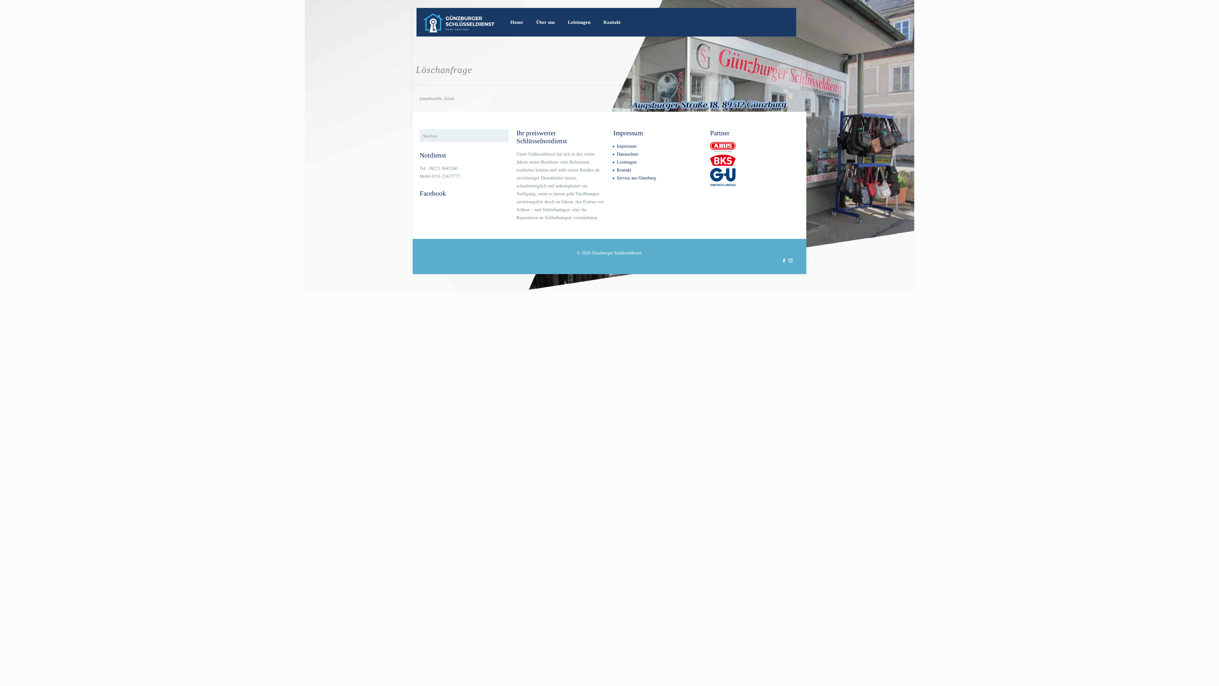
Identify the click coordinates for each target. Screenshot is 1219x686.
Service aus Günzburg (636, 178)
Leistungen (626, 162)
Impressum (626, 146)
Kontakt (624, 170)
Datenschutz (627, 154)
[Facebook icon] (784, 260)
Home (761, 68)
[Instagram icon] (790, 260)
